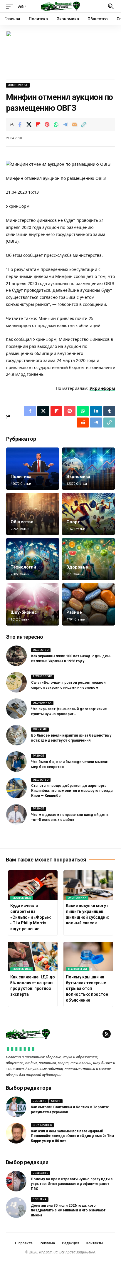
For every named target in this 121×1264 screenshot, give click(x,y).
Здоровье (77, 567)
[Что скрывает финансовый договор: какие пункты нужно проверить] (16, 708)
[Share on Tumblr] (109, 411)
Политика (21, 476)
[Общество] (32, 514)
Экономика (18, 85)
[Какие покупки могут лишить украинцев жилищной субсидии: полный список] (88, 885)
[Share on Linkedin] (96, 411)
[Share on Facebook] (20, 124)
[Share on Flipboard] (38, 124)
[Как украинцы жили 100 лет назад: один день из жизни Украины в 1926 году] (16, 656)
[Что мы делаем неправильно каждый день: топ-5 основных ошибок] (16, 814)
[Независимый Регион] (60, 6)
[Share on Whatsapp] (56, 124)
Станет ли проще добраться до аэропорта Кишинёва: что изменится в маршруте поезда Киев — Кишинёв (71, 791)
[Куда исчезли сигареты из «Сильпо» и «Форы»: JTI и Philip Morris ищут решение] (33, 885)
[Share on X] (29, 124)
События (40, 729)
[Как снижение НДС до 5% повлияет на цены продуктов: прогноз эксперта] (33, 956)
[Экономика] (88, 468)
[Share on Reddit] (83, 423)
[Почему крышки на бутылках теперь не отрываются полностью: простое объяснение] (88, 956)
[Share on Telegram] (65, 124)
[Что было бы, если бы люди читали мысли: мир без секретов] (16, 761)
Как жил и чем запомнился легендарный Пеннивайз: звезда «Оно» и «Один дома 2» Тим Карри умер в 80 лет (72, 1136)
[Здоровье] (88, 559)
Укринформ (102, 388)
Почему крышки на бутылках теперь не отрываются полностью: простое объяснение (87, 988)
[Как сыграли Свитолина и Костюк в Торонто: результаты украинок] (16, 1107)
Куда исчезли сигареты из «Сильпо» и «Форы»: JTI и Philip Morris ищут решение (30, 917)
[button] (11, 6)
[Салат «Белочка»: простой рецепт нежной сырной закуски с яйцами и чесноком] (16, 682)
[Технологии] (32, 559)
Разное (74, 612)
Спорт (73, 521)
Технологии (23, 567)
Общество (22, 521)
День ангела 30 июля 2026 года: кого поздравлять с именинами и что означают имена (68, 1210)
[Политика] (32, 468)
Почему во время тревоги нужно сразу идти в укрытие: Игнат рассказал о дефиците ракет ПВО (71, 1184)
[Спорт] (88, 514)
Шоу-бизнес (24, 612)
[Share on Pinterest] (47, 124)
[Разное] (88, 604)
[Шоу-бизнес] (32, 604)
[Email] (74, 124)
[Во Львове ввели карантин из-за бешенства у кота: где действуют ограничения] (16, 735)
